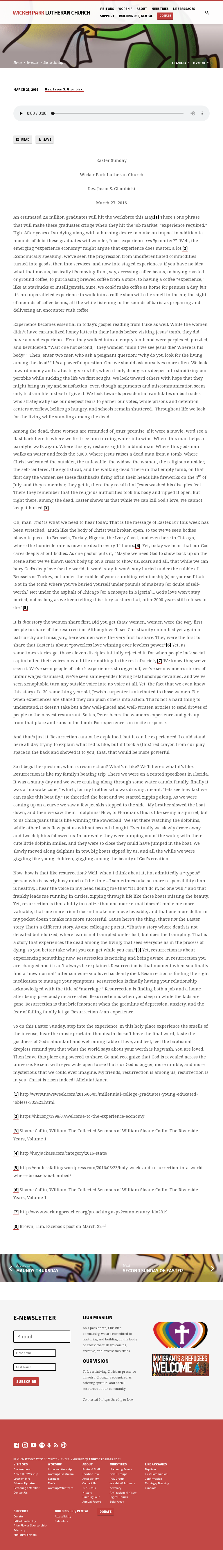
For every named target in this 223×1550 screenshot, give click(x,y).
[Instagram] (25, 1445)
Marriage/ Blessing (157, 1483)
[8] (138, 950)
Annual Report (91, 1501)
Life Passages (184, 9)
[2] (185, 248)
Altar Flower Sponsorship (30, 1525)
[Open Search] (207, 12)
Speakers (179, 63)
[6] (168, 645)
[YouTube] (33, 1445)
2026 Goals (89, 1488)
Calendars (61, 1521)
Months (199, 63)
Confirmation (153, 1479)
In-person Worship (60, 1469)
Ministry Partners (25, 1535)
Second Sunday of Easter (153, 1271)
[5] (25, 607)
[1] (156, 217)
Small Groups (118, 1474)
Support (107, 16)
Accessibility (90, 1479)
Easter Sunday (53, 62)
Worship (125, 9)
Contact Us (21, 1492)
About (142, 9)
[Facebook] (16, 1445)
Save (47, 139)
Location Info (22, 1479)
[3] (46, 507)
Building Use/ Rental (136, 16)
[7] (159, 660)
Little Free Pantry (25, 1521)
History (87, 1492)
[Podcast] (49, 1445)
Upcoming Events (121, 1469)
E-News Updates (24, 1483)
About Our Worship (26, 1474)
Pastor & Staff (91, 1469)
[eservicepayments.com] (63, 1445)
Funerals (150, 1488)
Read (25, 139)
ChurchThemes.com (105, 1459)
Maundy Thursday (37, 1271)
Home (18, 62)
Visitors (107, 9)
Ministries (118, 1464)
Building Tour (91, 1497)
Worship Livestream (61, 1474)
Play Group (117, 1479)
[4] (137, 545)
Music (51, 1483)
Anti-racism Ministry (123, 1492)
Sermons (33, 62)
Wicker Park (51, 12)
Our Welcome (22, 1469)
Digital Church (119, 1497)
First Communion (156, 1474)
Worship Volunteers (60, 1488)
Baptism (150, 1469)
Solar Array (117, 1501)
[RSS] (56, 1445)
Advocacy (115, 1488)
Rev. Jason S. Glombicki (64, 89)
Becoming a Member (26, 1488)
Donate (165, 16)
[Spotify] (42, 1445)
